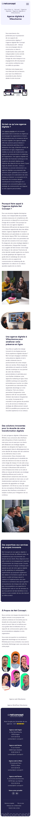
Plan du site (21, 803)
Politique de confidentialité (14, 805)
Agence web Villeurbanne (17, 699)
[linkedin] (16, 793)
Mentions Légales (9, 803)
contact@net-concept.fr (15, 739)
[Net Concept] (8, 4)
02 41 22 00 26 (15, 736)
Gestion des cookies (14, 808)
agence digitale (10, 131)
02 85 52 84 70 (15, 752)
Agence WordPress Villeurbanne (17, 705)
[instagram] (13, 793)
